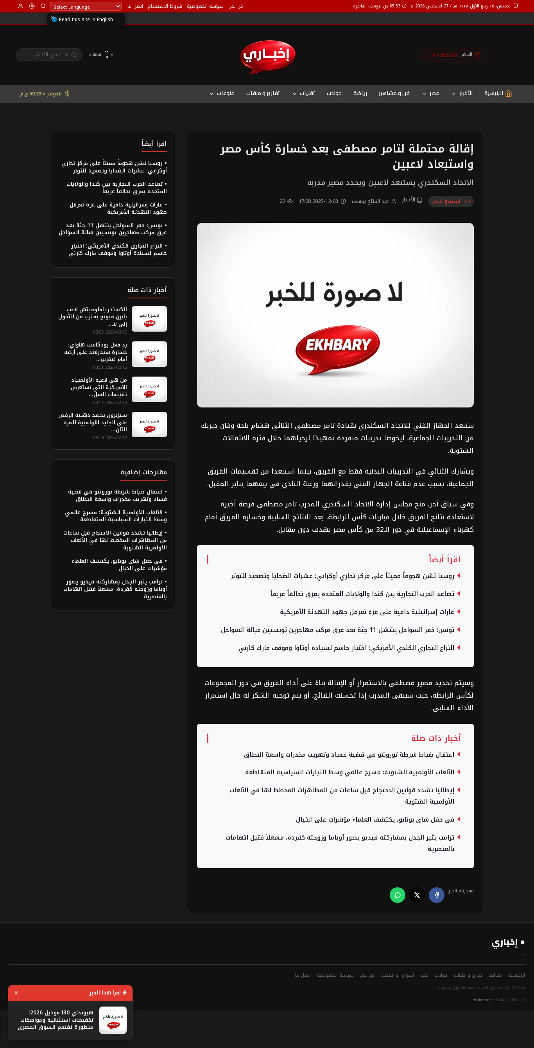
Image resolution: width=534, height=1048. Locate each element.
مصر (434, 93)
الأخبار (466, 93)
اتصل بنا (135, 6)
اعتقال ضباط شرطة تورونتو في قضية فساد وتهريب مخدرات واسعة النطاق (349, 754)
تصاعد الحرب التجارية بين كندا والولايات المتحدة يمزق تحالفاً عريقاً (362, 594)
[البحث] (43, 6)
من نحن (235, 6)
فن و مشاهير (394, 93)
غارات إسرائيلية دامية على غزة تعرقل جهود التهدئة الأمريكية (367, 612)
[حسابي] (20, 6)
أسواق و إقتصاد (397, 975)
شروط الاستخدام (165, 6)
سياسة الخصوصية (205, 6)
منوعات (226, 93)
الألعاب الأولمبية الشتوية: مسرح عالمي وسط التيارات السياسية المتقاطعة (349, 772)
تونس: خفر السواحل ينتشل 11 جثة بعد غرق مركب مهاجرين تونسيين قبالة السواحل (337, 629)
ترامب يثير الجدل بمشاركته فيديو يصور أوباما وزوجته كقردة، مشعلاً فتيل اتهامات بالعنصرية (340, 843)
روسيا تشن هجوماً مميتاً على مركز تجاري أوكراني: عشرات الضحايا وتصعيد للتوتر (342, 576)
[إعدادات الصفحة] (31, 6)
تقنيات (307, 93)
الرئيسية (516, 975)
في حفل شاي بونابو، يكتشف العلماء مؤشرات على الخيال (375, 819)
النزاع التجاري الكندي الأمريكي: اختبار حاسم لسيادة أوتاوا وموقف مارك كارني (346, 647)
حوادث (334, 93)
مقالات (495, 975)
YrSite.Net (482, 999)
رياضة (360, 93)
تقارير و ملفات (263, 93)
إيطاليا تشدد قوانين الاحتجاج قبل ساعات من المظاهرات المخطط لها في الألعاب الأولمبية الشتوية (341, 796)
